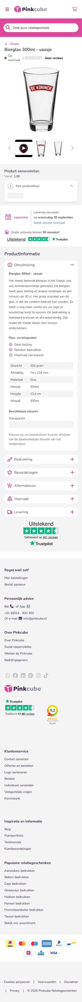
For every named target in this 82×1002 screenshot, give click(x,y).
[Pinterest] (30, 675)
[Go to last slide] (9, 148)
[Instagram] (38, 675)
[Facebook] (15, 675)
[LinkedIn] (23, 675)
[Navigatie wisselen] (7, 9)
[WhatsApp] (7, 675)
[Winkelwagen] (75, 9)
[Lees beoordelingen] (45, 58)
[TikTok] (46, 675)
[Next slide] (72, 148)
